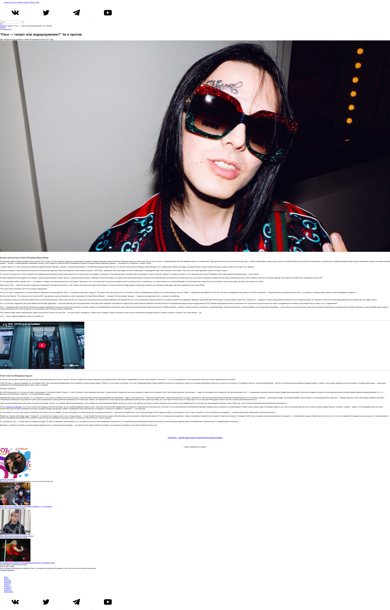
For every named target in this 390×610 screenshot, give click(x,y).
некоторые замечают (14, 407)
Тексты (13, 2)
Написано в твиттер (7, 479)
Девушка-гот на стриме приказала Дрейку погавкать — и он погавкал (26, 506)
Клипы (26, 2)
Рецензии (7, 581)
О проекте (8, 588)
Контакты (7, 590)
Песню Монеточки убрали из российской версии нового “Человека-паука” (27, 563)
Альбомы (20, 2)
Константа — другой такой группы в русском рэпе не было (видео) (195, 438)
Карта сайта (8, 592)
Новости (7, 2)
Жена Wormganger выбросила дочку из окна (16, 536)
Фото (6, 577)
